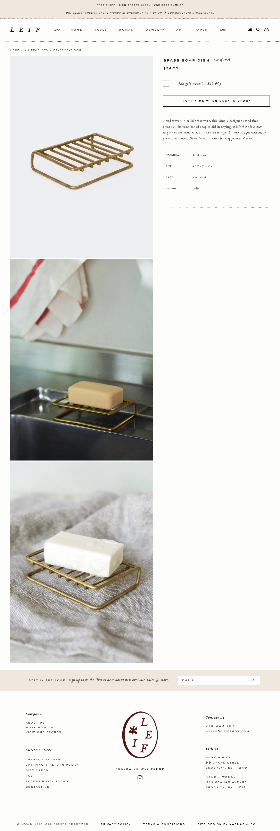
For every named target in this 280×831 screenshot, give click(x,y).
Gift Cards (37, 770)
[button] (82, 30)
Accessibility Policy (47, 781)
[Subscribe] (253, 680)
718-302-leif (220, 726)
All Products (36, 50)
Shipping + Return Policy (52, 764)
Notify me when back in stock (216, 100)
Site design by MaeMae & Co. (227, 824)
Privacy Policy (116, 824)
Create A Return (43, 759)
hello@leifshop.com (227, 731)
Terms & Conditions (164, 824)
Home (14, 50)
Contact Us (37, 786)
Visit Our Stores (43, 732)
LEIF (38, 824)
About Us (35, 722)
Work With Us (39, 727)
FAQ (29, 775)
